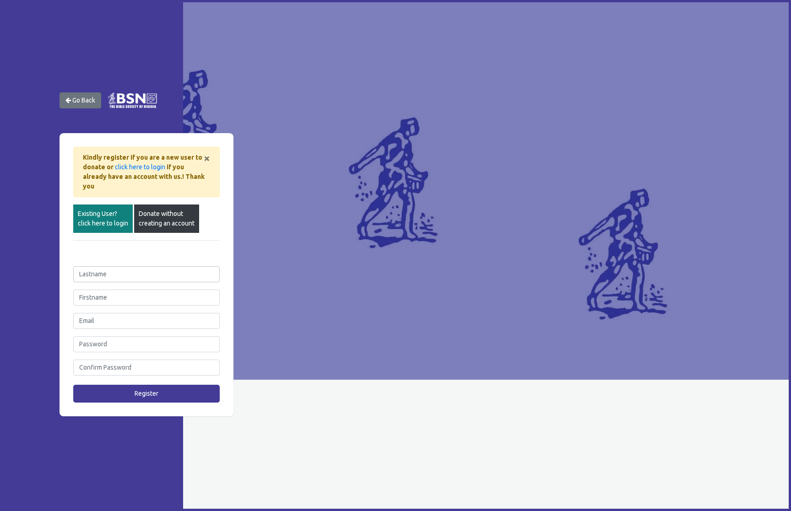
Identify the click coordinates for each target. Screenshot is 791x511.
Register (146, 393)
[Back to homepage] (132, 99)
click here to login (140, 167)
